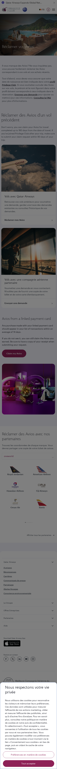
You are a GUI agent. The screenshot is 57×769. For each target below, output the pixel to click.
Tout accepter (28, 763)
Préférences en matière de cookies (28, 754)
